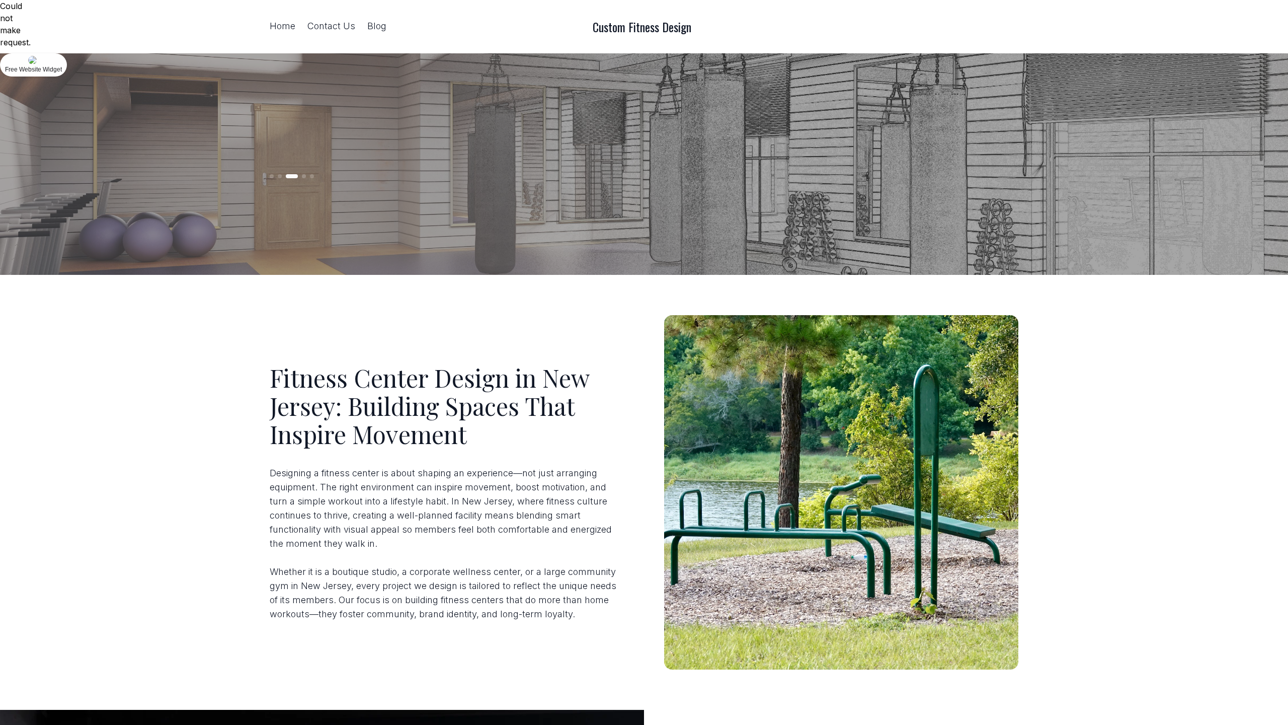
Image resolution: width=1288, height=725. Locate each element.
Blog (376, 26)
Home (282, 26)
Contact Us (331, 26)
